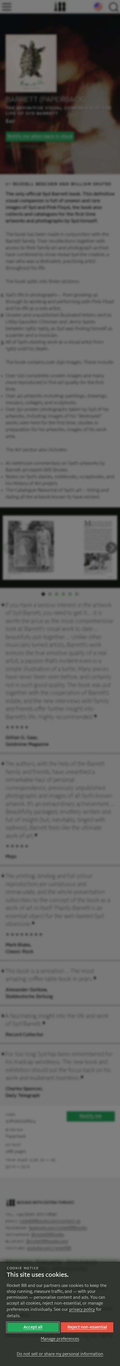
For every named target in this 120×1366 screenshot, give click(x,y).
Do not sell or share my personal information (60, 1354)
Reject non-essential (87, 1327)
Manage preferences (60, 1339)
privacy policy (82, 1309)
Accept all (32, 1327)
